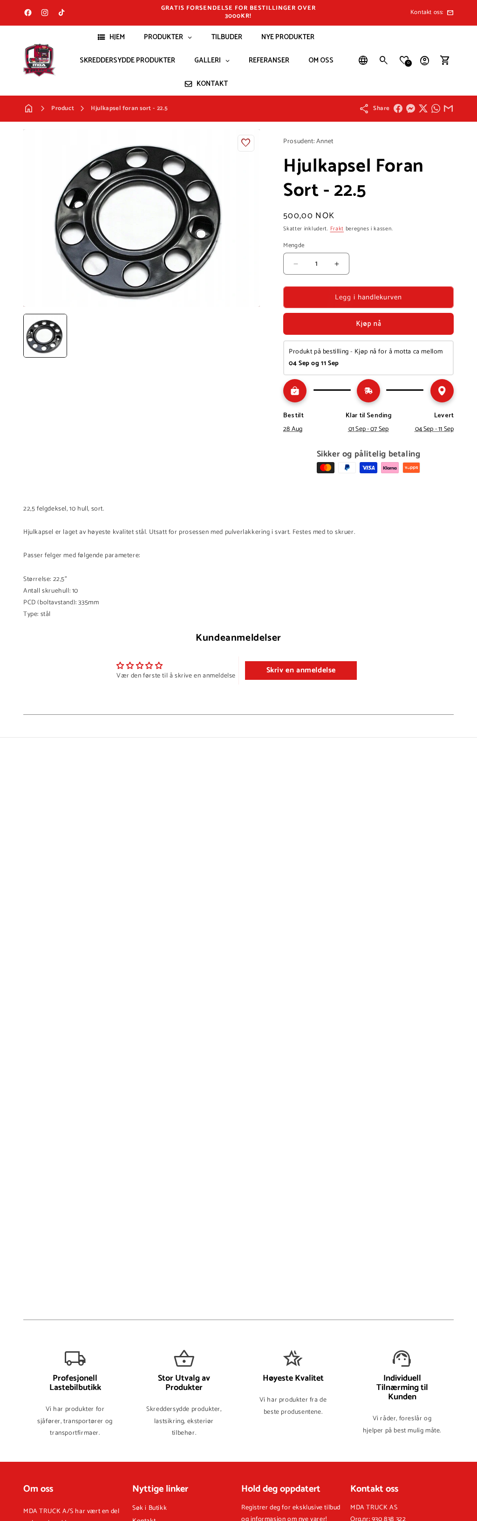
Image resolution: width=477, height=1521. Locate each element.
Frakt (337, 228)
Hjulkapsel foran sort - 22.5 (129, 108)
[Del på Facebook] (398, 108)
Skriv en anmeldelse (301, 670)
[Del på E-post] (448, 108)
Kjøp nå (369, 324)
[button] (384, 60)
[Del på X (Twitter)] (423, 108)
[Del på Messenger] (410, 108)
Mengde (293, 245)
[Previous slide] (33, 335)
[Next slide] (249, 335)
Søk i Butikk (149, 1508)
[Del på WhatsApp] (435, 108)
